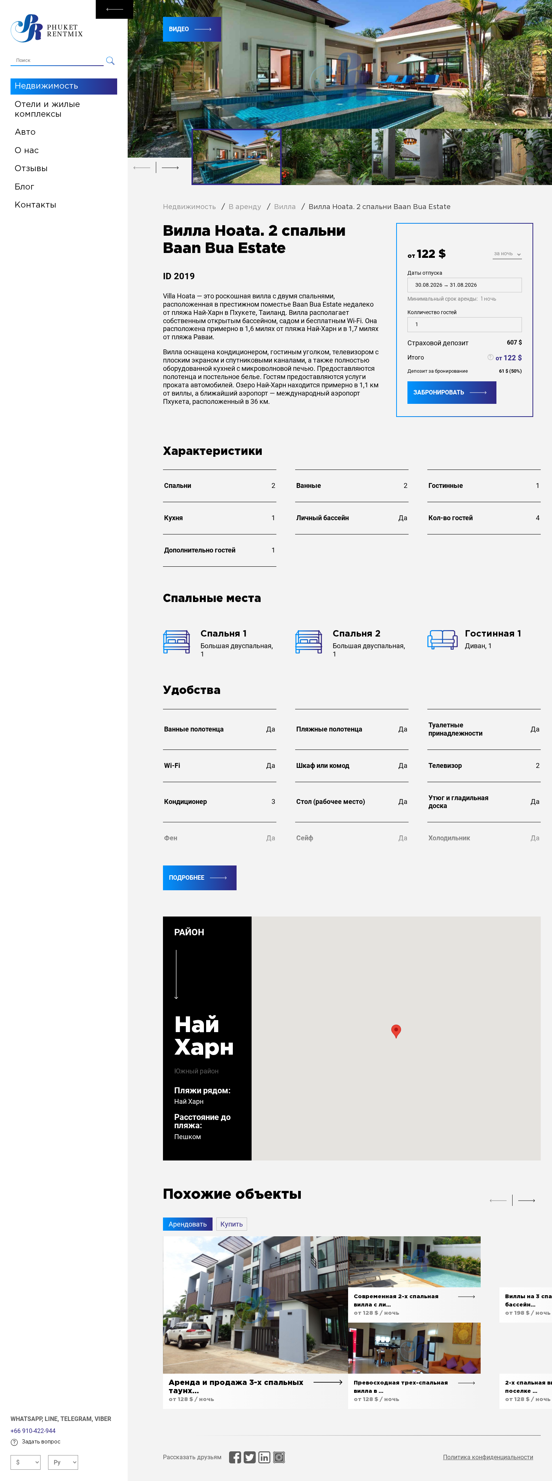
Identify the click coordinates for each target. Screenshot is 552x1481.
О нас (27, 151)
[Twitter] (250, 1457)
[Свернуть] (114, 9)
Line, (52, 1418)
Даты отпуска (451, 286)
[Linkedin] (264, 1457)
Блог (24, 187)
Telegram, (77, 1418)
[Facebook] (235, 1457)
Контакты (35, 205)
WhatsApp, (28, 1418)
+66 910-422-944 (33, 1430)
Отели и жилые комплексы (47, 109)
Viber (103, 1418)
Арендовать (188, 1224)
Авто (25, 132)
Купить (231, 1224)
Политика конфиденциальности (488, 1457)
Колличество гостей (432, 312)
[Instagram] (279, 1457)
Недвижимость (46, 86)
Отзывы (31, 169)
